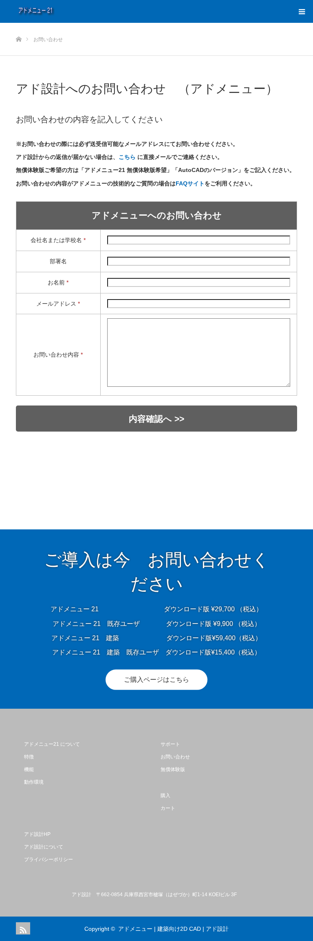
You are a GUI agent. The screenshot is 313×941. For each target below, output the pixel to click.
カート (168, 808)
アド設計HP (37, 834)
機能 (29, 769)
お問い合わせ (175, 757)
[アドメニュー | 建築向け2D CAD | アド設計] (54, 11)
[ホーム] (18, 26)
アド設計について (43, 847)
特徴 (29, 757)
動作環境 (34, 782)
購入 (165, 795)
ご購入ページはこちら (156, 679)
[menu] (301, 11)
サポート (170, 744)
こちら (127, 157)
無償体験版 (173, 769)
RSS (22, 928)
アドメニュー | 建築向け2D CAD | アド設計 (173, 929)
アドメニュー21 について (52, 744)
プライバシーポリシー (48, 859)
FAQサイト (190, 183)
